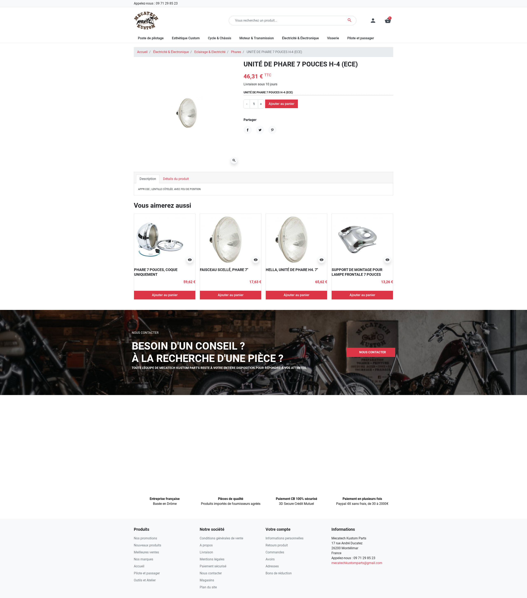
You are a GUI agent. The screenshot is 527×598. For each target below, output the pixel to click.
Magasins (207, 580)
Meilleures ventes (146, 552)
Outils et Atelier (145, 580)
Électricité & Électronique (171, 52)
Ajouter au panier (281, 104)
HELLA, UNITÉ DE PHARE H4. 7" (292, 270)
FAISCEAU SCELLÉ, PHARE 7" (224, 270)
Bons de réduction (279, 573)
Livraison (206, 552)
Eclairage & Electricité (209, 52)
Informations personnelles (284, 538)
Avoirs (270, 559)
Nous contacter (211, 573)
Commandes (275, 552)
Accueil (142, 52)
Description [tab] (148, 179)
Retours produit (277, 545)
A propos (206, 545)
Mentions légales (212, 559)
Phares (236, 52)
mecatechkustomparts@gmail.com (356, 563)
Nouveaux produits (147, 545)
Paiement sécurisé (213, 566)
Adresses (272, 566)
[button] (387, 20)
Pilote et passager (147, 573)
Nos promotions (145, 538)
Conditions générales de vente (221, 538)
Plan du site (208, 587)
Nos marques (143, 559)
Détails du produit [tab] (176, 179)
